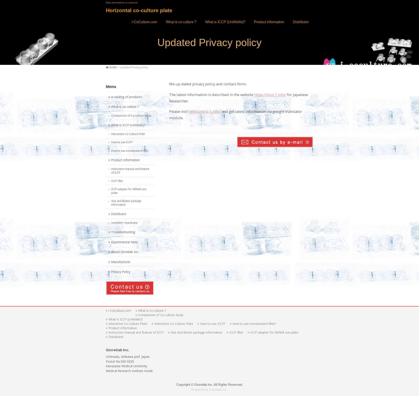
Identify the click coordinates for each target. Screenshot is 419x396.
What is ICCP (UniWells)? (128, 125)
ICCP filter (117, 181)
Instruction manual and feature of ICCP (130, 170)
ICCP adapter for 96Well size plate (128, 191)
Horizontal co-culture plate (139, 10)
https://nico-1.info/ (270, 94)
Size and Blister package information (126, 203)
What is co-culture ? (125, 107)
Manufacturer (120, 262)
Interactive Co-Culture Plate (128, 134)
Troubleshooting (123, 232)
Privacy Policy (120, 272)
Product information (125, 160)
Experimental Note (124, 242)
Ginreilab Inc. (203, 384)
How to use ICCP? (122, 142)
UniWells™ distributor (124, 223)
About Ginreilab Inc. (125, 252)
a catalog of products (126, 97)
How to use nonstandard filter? (254, 324)
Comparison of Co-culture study (131, 115)
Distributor (118, 214)
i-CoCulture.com (119, 311)
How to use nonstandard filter (129, 151)
